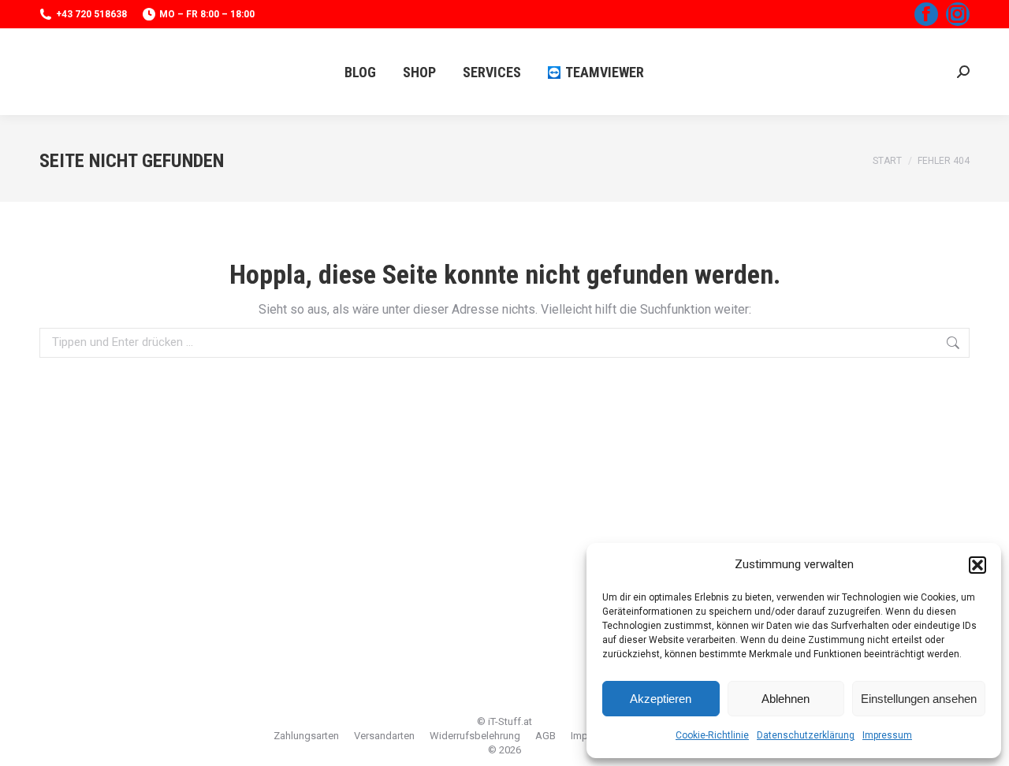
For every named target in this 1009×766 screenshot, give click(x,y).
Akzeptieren (660, 698)
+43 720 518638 (91, 14)
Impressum (887, 735)
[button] (977, 565)
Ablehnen (785, 698)
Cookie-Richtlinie (712, 735)
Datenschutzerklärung (805, 735)
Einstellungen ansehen (919, 698)
